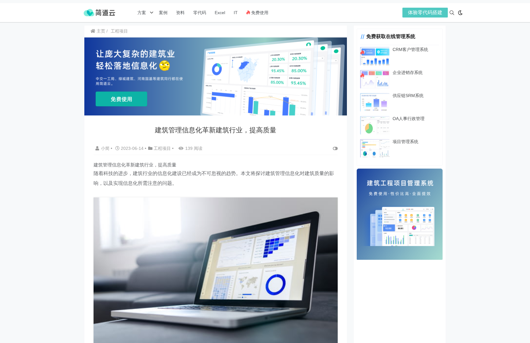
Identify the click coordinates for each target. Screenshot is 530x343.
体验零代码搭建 (425, 12)
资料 (180, 12)
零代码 (199, 12)
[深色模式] (460, 12)
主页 (100, 31)
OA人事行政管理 (408, 118)
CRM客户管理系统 (410, 49)
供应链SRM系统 (408, 95)
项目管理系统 (405, 141)
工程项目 (119, 31)
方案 (142, 12)
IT (236, 12)
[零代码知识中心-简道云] (99, 12)
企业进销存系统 (408, 72)
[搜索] (452, 12)
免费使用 (259, 12)
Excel (220, 12)
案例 (162, 12)
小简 (106, 148)
